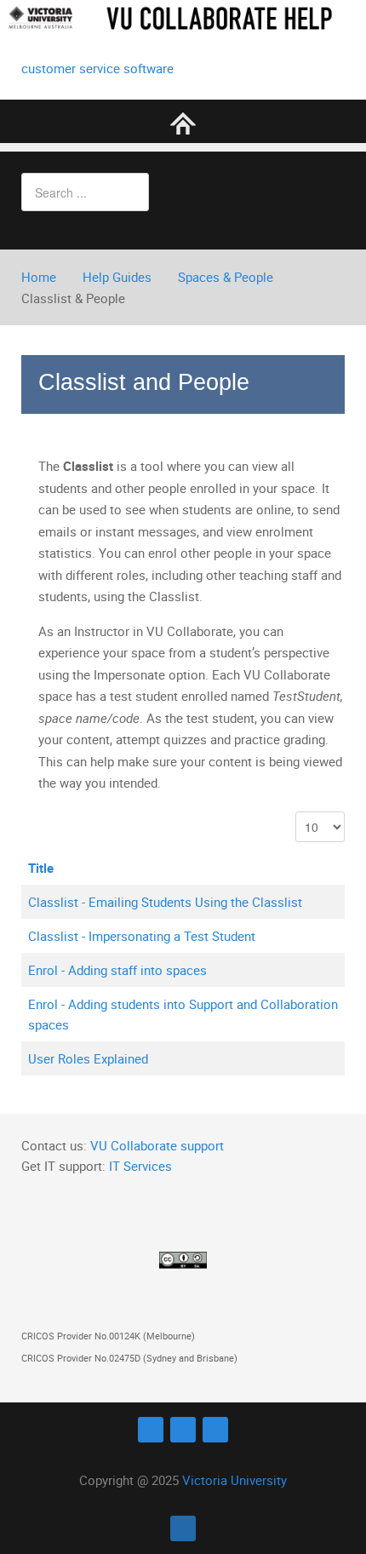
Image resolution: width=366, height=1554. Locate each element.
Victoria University (234, 1479)
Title (41, 867)
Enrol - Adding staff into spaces (117, 969)
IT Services (140, 1165)
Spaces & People (225, 276)
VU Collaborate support (157, 1145)
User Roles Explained (88, 1058)
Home (38, 276)
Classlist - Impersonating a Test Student (141, 935)
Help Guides (117, 276)
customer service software (97, 68)
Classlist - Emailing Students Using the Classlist (165, 901)
